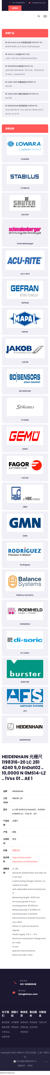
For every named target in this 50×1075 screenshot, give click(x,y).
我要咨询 (16, 850)
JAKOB (25, 362)
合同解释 (15, 1022)
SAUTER (25, 214)
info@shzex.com (39, 3)
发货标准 (24, 1022)
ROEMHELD (25, 624)
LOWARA (25, 159)
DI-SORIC (25, 653)
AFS (25, 711)
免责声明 (6, 1036)
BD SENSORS (25, 391)
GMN (25, 535)
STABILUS (25, 188)
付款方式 (43, 1022)
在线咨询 (15, 8)
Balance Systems (25, 595)
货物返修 (15, 1027)
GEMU (25, 449)
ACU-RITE (25, 273)
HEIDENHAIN (25, 739)
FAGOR (25, 478)
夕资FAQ (6, 1032)
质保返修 (33, 1022)
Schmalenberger (25, 243)
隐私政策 (6, 1027)
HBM (25, 506)
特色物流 (24, 1032)
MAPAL (25, 331)
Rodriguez (25, 564)
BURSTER (25, 682)
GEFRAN (25, 302)
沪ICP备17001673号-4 (26, 1061)
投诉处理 (33, 1027)
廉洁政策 (6, 1022)
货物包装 (24, 1027)
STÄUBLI (25, 420)
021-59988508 (18, 3)
